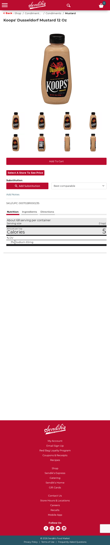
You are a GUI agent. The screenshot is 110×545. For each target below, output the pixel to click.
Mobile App (55, 514)
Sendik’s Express (55, 473)
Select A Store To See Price (25, 172)
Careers (55, 505)
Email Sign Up (55, 445)
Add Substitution (29, 186)
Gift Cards (55, 487)
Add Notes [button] (12, 194)
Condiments (53, 13)
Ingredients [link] (29, 211)
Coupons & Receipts (55, 455)
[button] (15, 120)
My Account (55, 440)
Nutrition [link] (13, 211)
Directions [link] (47, 211)
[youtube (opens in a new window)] (58, 529)
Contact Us (55, 495)
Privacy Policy (31, 542)
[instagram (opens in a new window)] (52, 529)
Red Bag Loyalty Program (55, 450)
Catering (55, 477)
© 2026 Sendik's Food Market (55, 538)
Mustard (70, 13)
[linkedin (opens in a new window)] (64, 529)
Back (8, 13)
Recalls (55, 510)
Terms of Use (47, 542)
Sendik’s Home (55, 482)
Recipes (55, 460)
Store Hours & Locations (55, 500)
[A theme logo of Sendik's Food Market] (37, 5)
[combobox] (79, 186)
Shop (18, 13)
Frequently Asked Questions (72, 542)
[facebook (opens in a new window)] (46, 529)
